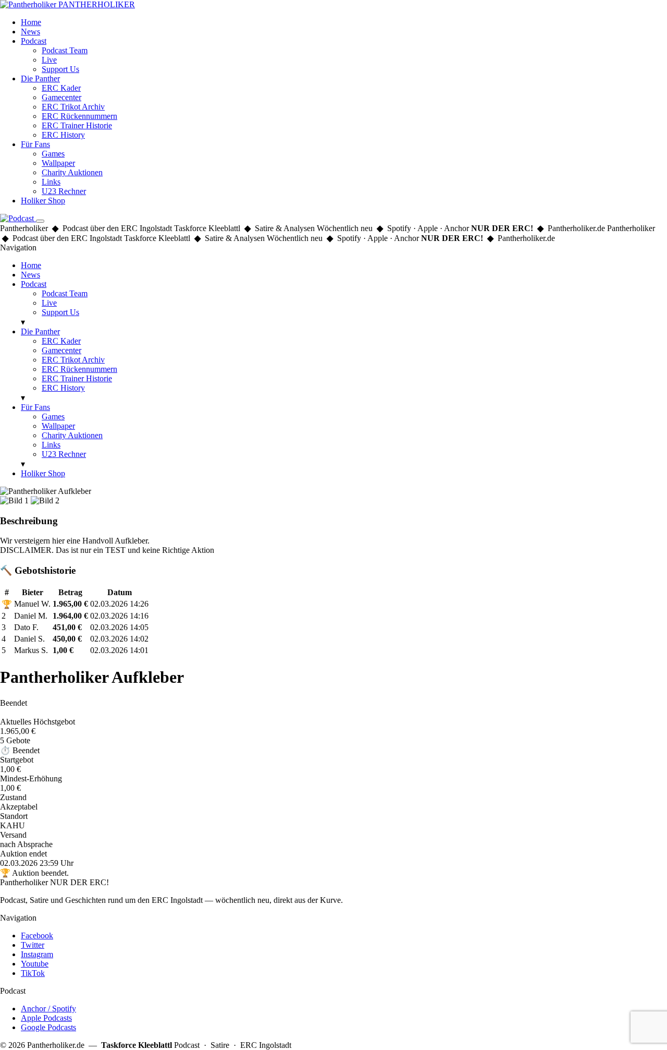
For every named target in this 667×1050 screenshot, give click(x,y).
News (30, 31)
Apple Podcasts (46, 1017)
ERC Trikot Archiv (73, 106)
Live (49, 59)
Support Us (60, 69)
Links (51, 181)
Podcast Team (65, 50)
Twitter (32, 944)
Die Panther (40, 78)
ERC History (63, 134)
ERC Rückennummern (79, 116)
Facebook (37, 935)
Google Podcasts (48, 1027)
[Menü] (40, 221)
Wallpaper (58, 163)
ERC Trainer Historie (77, 125)
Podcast (33, 41)
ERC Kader (61, 87)
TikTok (33, 973)
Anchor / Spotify (48, 1008)
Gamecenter (61, 97)
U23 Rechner (64, 191)
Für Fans (35, 144)
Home (31, 22)
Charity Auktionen (72, 172)
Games (53, 153)
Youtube (34, 963)
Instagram (37, 954)
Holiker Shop (43, 200)
